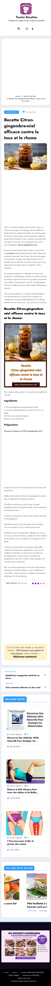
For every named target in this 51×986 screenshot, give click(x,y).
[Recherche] (27, 28)
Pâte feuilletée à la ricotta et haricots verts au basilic (21, 905)
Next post (9, 683)
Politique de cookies (24, 978)
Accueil (6, 972)
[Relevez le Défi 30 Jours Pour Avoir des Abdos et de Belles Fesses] (25, 771)
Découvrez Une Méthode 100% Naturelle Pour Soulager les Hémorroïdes (23, 739)
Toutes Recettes (26, 17)
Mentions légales (14, 975)
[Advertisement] (25, 68)
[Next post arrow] (45, 687)
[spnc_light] (32, 28)
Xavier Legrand (16, 734)
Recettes (9, 876)
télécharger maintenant (25, 656)
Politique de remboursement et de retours (24, 981)
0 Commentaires (31, 112)
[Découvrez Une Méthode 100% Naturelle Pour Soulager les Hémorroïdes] (25, 720)
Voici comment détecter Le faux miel (22, 687)
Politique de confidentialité (31, 975)
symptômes (11, 253)
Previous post (10, 671)
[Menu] (18, 28)
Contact (14, 972)
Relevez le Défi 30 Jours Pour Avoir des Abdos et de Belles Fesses (22, 791)
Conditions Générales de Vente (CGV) (32, 972)
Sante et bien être (11, 112)
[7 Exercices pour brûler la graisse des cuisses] (25, 823)
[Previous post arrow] (45, 675)
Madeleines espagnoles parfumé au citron (22, 677)
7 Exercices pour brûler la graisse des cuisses (20, 843)
